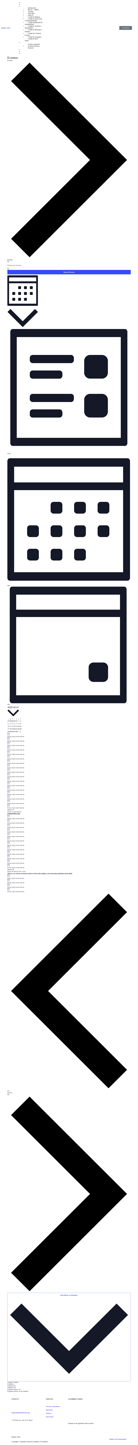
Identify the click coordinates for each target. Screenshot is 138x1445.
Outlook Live (11, 1388)
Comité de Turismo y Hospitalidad (33, 27)
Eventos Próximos (34, 46)
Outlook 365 (11, 1386)
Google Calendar (12, 1382)
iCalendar (10, 1384)
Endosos (49, 1413)
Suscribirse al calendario (69, 1295)
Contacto (25, 53)
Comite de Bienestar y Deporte (33, 30)
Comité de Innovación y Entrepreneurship (33, 19)
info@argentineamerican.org (20, 1413)
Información (50, 1417)
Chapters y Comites (28, 6)
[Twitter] (80, 1425)
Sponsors (31, 48)
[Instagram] (85, 1425)
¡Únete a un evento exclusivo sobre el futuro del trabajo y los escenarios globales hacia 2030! (39, 873)
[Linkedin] (69, 1425)
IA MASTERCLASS (13, 814)
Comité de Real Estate (31, 39)
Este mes (9, 1092)
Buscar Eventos (69, 272)
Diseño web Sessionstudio (117, 1439)
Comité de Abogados (34, 37)
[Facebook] (75, 1425)
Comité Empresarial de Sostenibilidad (33, 23)
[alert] (69, 735)
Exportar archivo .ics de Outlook (17, 1391)
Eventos (24, 42)
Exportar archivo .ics (14, 1389)
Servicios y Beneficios (53, 1406)
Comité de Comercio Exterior (33, 34)
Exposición (49, 1410)
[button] (61, 6)
